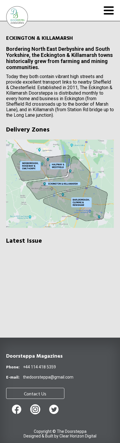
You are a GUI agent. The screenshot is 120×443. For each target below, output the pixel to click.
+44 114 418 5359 (39, 367)
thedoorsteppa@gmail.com (48, 377)
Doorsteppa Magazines (34, 356)
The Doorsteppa (72, 431)
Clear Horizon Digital (77, 436)
